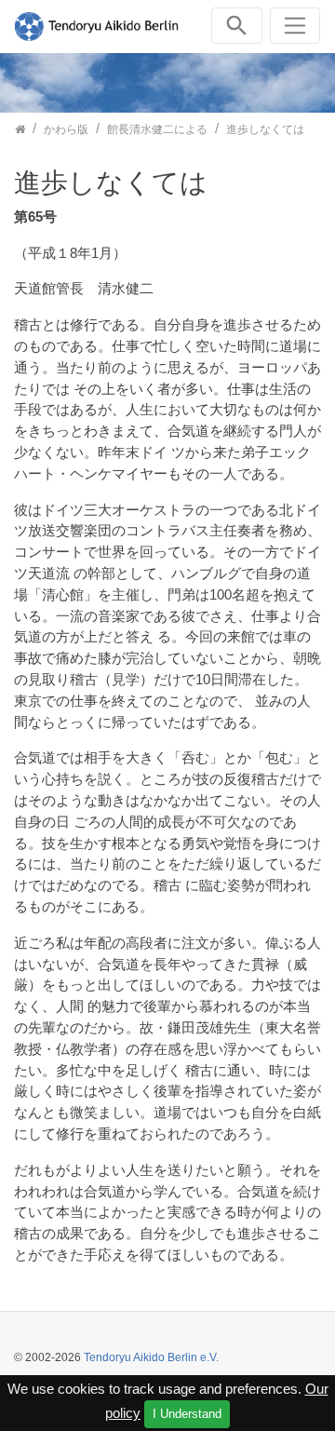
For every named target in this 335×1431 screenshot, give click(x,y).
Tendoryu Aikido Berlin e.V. (151, 1357)
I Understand (187, 1414)
